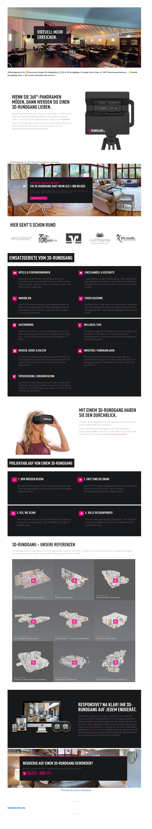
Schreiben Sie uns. (17, 808)
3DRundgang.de (16, 162)
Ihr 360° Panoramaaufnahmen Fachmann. (41, 162)
